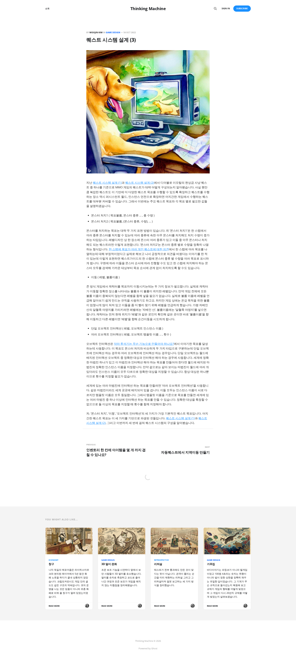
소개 (47, 8)
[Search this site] (215, 8)
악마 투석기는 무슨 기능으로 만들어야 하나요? (144, 344)
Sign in (226, 8)
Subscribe (242, 8)
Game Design (113, 32)
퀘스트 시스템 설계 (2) (139, 183)
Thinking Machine (148, 9)
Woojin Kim (95, 32)
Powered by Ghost (148, 648)
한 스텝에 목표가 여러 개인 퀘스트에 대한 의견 (139, 249)
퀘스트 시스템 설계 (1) (107, 183)
